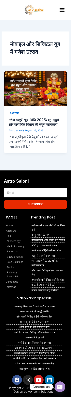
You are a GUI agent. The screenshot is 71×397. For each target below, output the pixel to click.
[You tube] (15, 6)
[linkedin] (8, 14)
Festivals (14, 112)
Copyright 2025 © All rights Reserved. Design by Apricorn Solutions (34, 389)
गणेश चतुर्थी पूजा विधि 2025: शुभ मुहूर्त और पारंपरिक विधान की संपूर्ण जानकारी (34, 122)
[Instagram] (7, 6)
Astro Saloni (16, 181)
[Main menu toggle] (62, 10)
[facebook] (16, 14)
